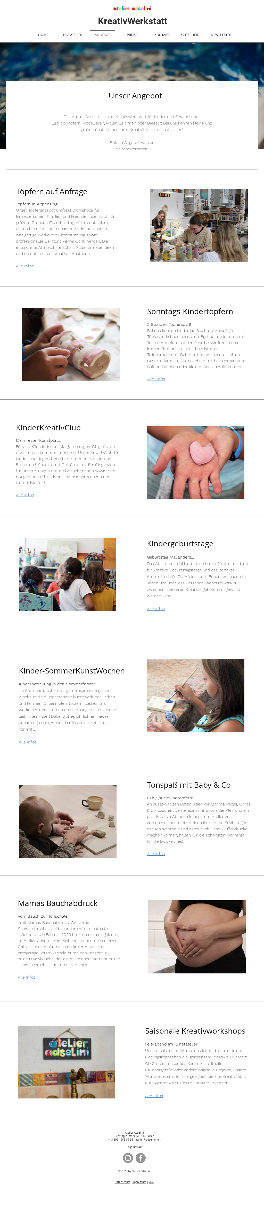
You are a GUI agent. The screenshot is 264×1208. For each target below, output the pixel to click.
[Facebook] (141, 1158)
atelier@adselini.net (148, 1139)
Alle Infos (156, 608)
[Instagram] (128, 1158)
